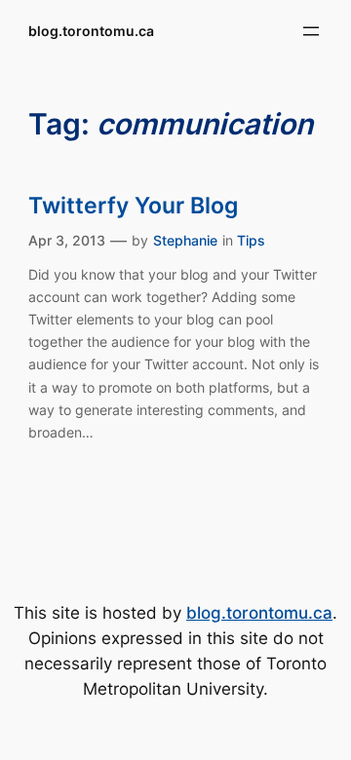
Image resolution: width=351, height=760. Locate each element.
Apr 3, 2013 (66, 240)
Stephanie (185, 240)
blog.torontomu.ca (91, 30)
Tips (251, 240)
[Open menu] (311, 31)
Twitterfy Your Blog (133, 205)
